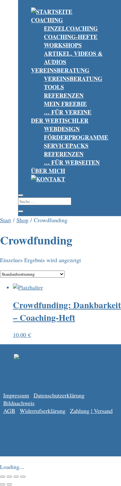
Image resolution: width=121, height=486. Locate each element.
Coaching (47, 20)
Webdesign (62, 129)
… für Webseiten (72, 162)
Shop (22, 220)
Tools (54, 87)
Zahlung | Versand (91, 411)
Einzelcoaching (71, 28)
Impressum (16, 395)
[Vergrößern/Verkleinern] (2, 477)
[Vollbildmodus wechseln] (9, 477)
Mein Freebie (65, 104)
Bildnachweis (19, 403)
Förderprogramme (76, 137)
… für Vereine (67, 112)
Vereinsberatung (60, 70)
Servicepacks (66, 145)
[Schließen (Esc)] (22, 477)
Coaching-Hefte (70, 37)
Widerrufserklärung (43, 411)
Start (5, 220)
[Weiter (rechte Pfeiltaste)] (9, 484)
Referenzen (64, 95)
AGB (9, 411)
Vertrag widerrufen (61, 443)
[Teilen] (16, 477)
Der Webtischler (59, 120)
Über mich (48, 171)
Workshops (63, 45)
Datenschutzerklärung (59, 395)
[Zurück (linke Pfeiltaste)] (2, 484)
